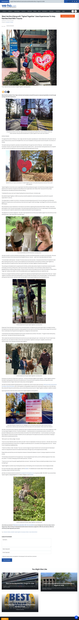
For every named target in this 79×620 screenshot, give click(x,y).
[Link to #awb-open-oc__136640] (75, 11)
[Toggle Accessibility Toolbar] (76, 617)
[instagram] (76, 1)
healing (9, 531)
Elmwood (31, 586)
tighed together (18, 531)
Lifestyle (11, 22)
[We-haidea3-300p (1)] (9, 4)
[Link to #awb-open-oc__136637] (73, 11)
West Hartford (34, 531)
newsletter (13, 531)
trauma (30, 531)
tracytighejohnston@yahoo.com (27, 473)
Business (8, 22)
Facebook (31, 474)
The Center (8, 587)
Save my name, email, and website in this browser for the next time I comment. (20, 556)
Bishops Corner (10, 586)
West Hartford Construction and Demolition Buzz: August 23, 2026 (27, 1)
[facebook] (72, 1)
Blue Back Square (17, 586)
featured (5, 531)
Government (68, 588)
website (27, 468)
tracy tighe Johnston (25, 531)
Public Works (44, 589)
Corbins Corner (27, 586)
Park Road (73, 588)
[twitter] (74, 1)
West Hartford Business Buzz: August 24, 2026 (20, 583)
